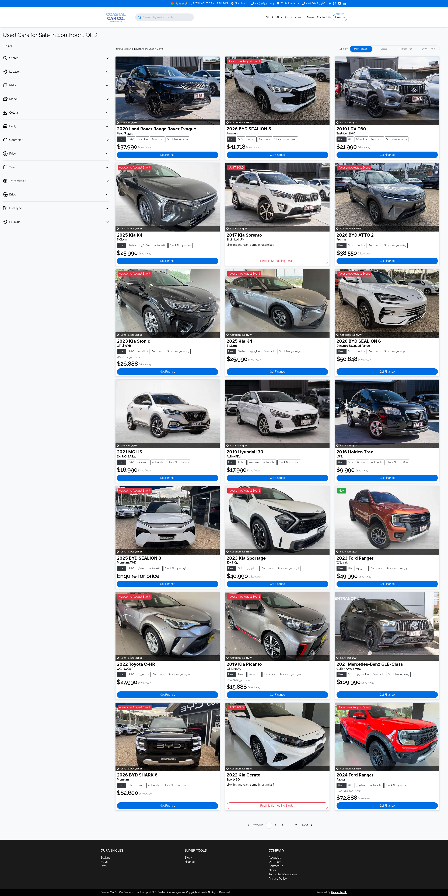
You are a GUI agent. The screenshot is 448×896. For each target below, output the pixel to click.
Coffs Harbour (290, 3)
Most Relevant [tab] (361, 49)
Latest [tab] (384, 49)
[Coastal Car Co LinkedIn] (345, 3)
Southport (241, 3)
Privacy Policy (278, 878)
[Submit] (139, 17)
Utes (104, 866)
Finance (340, 17)
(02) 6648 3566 (316, 3)
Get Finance (167, 154)
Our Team (297, 17)
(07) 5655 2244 (264, 3)
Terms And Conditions (283, 874)
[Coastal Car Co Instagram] (335, 3)
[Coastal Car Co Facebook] (330, 3)
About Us (282, 17)
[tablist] (395, 49)
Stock (270, 17)
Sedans (105, 857)
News (310, 17)
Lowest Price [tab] (428, 49)
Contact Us (324, 17)
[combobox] (164, 17)
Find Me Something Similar (277, 260)
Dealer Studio (339, 892)
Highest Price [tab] (406, 49)
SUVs (104, 861)
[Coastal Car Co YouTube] (340, 3)
